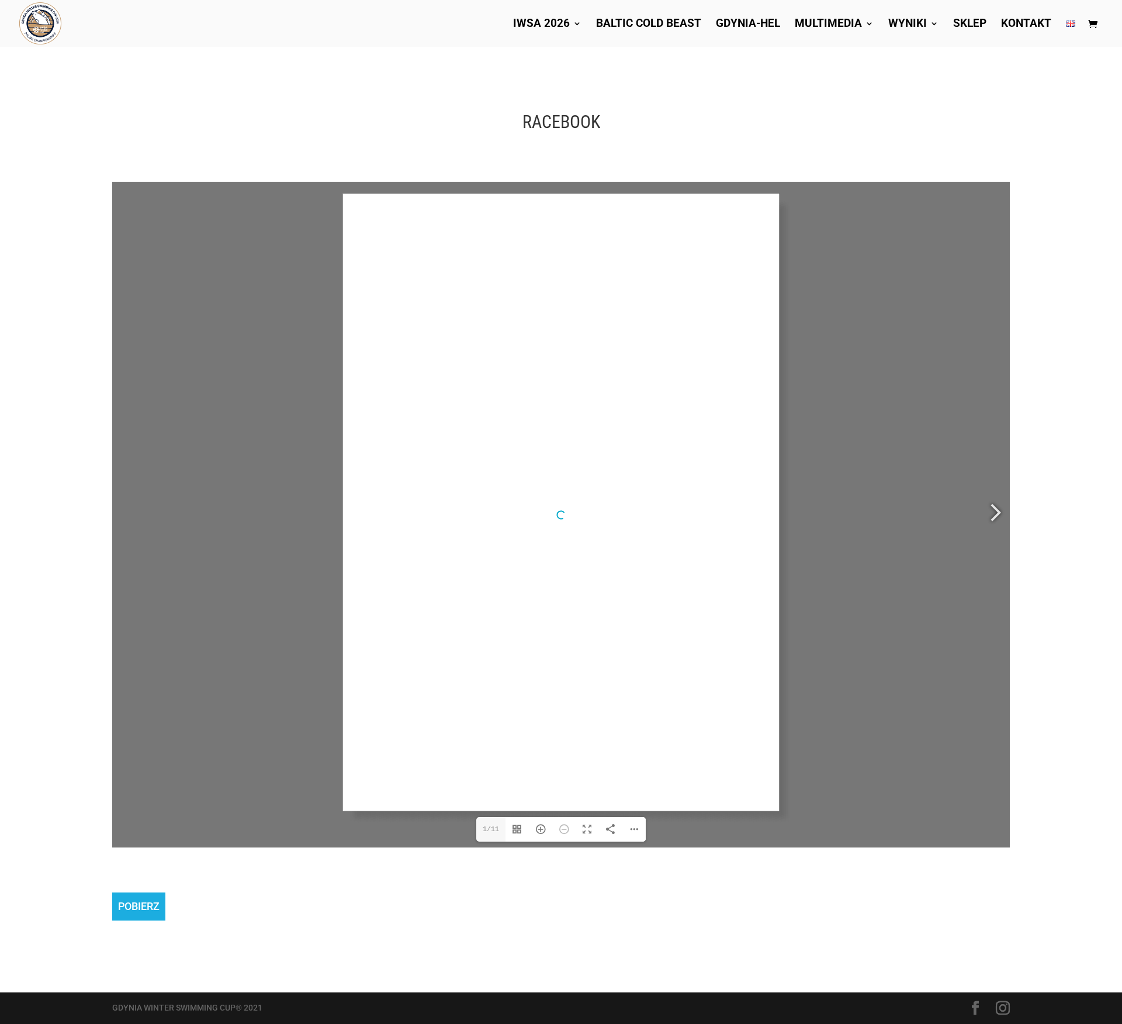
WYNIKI (907, 24)
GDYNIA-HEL (748, 24)
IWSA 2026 (541, 24)
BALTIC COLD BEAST (648, 24)
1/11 (491, 829)
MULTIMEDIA (828, 24)
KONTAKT (1026, 24)
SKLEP (969, 24)
